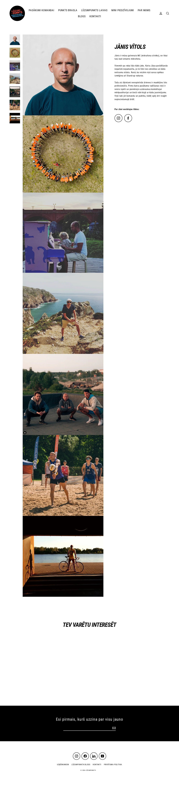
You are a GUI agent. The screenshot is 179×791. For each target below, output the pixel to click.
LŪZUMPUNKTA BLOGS (81, 764)
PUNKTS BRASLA (67, 10)
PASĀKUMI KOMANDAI (41, 10)
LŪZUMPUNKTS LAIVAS (94, 10)
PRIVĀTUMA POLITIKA (113, 764)
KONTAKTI (95, 16)
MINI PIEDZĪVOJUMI (122, 10)
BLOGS (82, 16)
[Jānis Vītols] (118, 121)
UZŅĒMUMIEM (63, 764)
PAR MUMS (144, 10)
